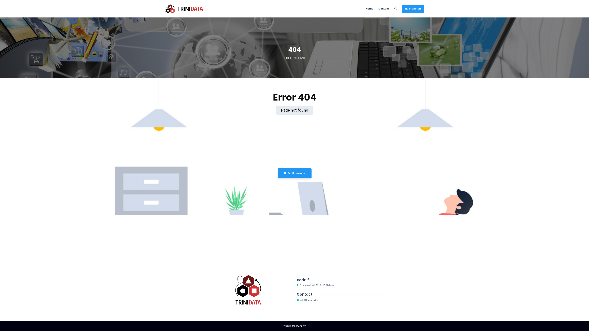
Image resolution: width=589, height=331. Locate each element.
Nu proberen (413, 8)
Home (287, 57)
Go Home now (296, 173)
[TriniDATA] (184, 8)
